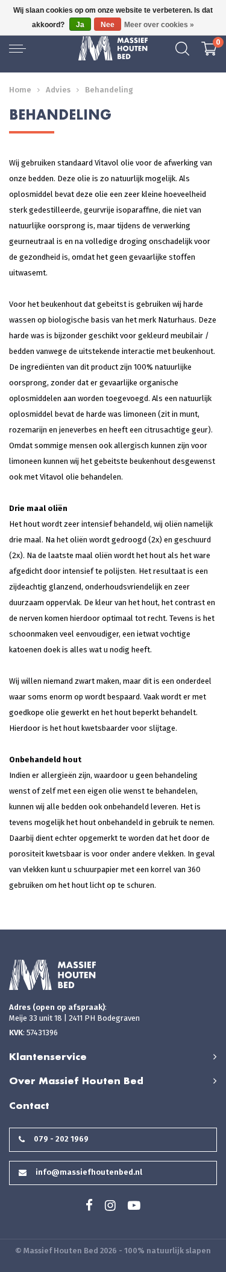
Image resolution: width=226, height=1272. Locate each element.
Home (20, 89)
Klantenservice (48, 1056)
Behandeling (109, 89)
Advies (58, 89)
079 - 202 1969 (61, 1138)
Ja (80, 25)
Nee (108, 25)
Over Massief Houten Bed (76, 1080)
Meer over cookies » (159, 25)
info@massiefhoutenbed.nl (89, 1172)
